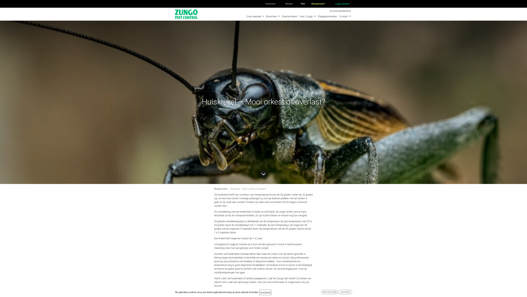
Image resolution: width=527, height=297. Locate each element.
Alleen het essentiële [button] (330, 292)
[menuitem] (255, 16)
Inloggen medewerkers (340, 11)
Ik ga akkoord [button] (345, 292)
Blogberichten (220, 189)
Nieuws (289, 3)
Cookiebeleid (265, 292)
